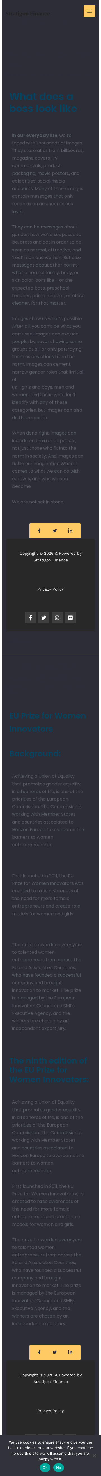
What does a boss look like (47, 59)
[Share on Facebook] (39, 530)
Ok (45, 1467)
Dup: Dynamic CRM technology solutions (44, 672)
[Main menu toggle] (90, 11)
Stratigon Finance (28, 13)
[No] (94, 1455)
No (58, 1467)
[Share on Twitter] (55, 530)
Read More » (19, 641)
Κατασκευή (16, 74)
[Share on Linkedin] (70, 530)
